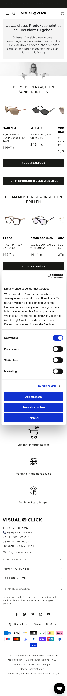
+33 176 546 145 (19, 546)
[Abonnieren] (61, 589)
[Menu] (7, 13)
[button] (13, 13)
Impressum (19, 664)
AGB (54, 660)
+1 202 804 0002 (16, 541)
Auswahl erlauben (33, 407)
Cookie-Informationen (32, 669)
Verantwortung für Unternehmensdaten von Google (32, 673)
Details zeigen (47, 385)
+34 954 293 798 (19, 532)
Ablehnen (33, 417)
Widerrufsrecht (15, 660)
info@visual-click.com (20, 552)
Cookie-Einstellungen (39, 664)
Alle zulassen (33, 396)
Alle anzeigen (34, 163)
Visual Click (24, 655)
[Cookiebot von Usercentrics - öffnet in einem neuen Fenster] (48, 276)
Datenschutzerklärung (37, 660)
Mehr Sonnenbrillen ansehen (34, 181)
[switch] (58, 349)
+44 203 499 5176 (16, 537)
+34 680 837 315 (17, 528)
